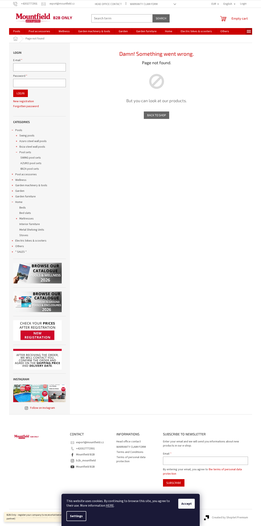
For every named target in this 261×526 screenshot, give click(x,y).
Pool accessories (26, 174)
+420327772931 (85, 449)
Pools (18, 130)
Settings (76, 516)
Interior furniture (29, 224)
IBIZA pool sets (29, 169)
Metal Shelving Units (31, 230)
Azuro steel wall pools (33, 141)
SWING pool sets (30, 158)
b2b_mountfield (86, 460)
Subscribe (173, 483)
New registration (23, 101)
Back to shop (156, 115)
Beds (22, 208)
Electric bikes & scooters (30, 241)
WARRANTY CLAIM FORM (144, 4)
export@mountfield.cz (90, 442)
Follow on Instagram (42, 408)
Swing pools (26, 136)
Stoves (23, 235)
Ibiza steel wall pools (32, 147)
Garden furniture (25, 196)
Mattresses (26, 219)
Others (19, 246)
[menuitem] (16, 31)
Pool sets (25, 152)
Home (18, 202)
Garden (19, 191)
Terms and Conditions (129, 452)
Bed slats (25, 213)
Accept (186, 503)
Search (161, 18)
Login (21, 93)
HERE (110, 505)
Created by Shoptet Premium (230, 517)
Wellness (20, 180)
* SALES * (21, 252)
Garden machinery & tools (31, 185)
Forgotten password (26, 106)
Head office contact (108, 4)
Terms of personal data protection (130, 459)
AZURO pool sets (30, 163)
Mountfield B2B (85, 455)
